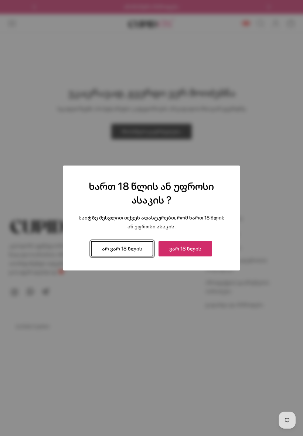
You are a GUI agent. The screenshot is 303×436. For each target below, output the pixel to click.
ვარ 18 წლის (185, 248)
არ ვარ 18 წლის (122, 248)
